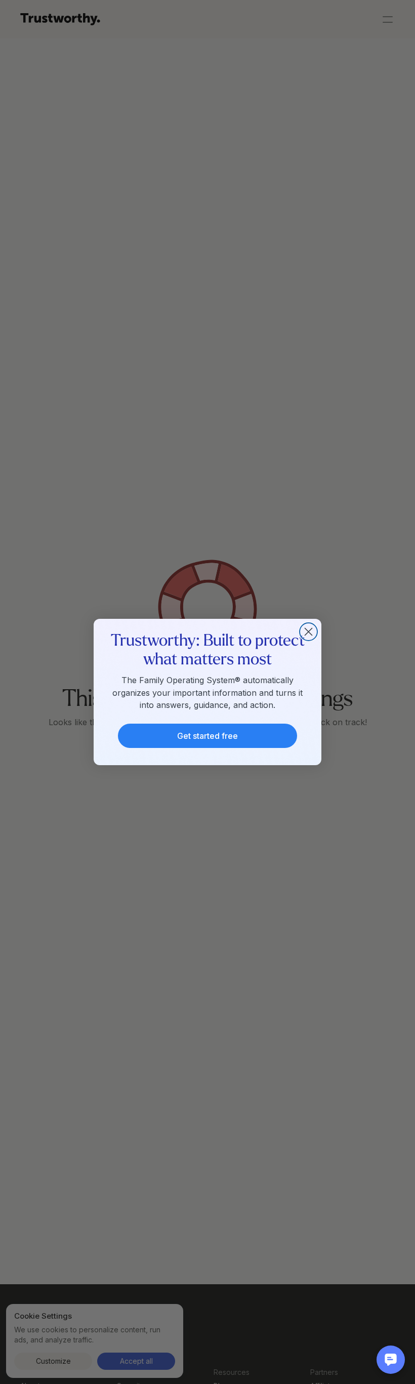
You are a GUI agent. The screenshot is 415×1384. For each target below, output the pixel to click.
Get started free (207, 736)
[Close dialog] (308, 632)
